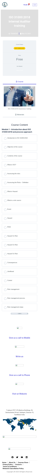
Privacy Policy (8, 464)
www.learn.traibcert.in (19, 397)
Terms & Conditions (10, 466)
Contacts (18, 464)
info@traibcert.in (10, 360)
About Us (12, 462)
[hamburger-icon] (34, 4)
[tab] (19, 81)
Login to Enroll (19, 70)
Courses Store (23, 462)
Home (4, 462)
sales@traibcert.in (28, 360)
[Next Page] (27, 313)
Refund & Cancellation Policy (13, 468)
